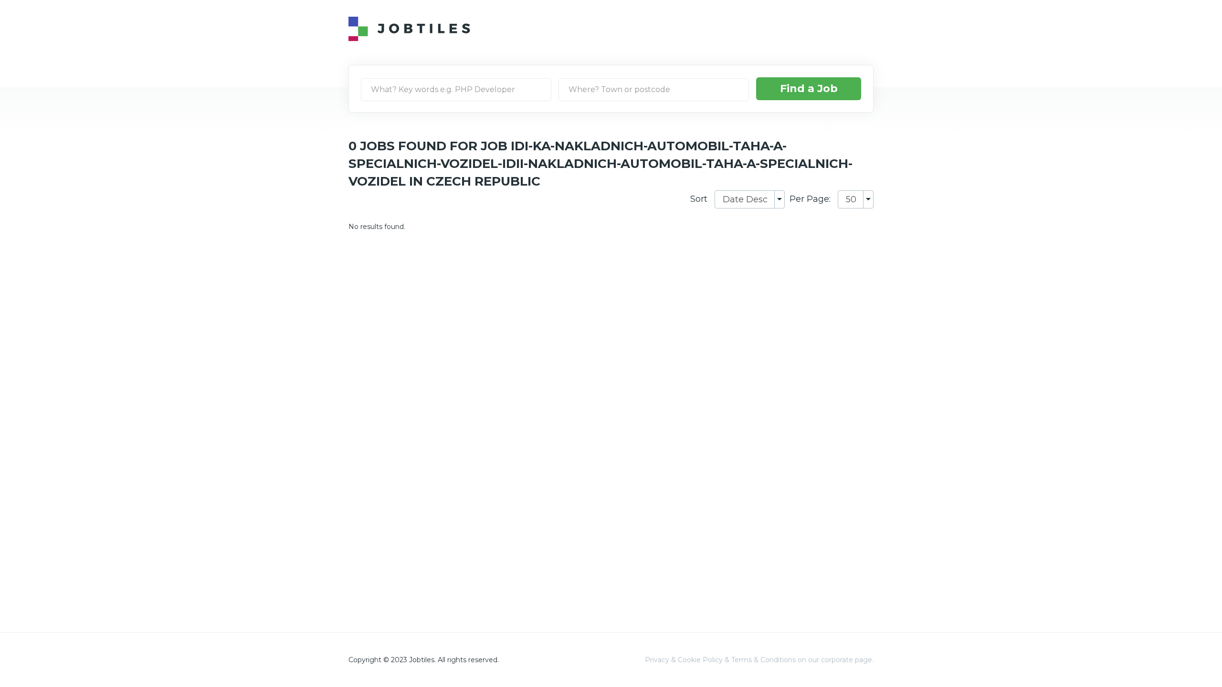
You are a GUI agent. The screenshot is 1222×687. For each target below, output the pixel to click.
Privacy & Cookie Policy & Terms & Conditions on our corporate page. (759, 660)
